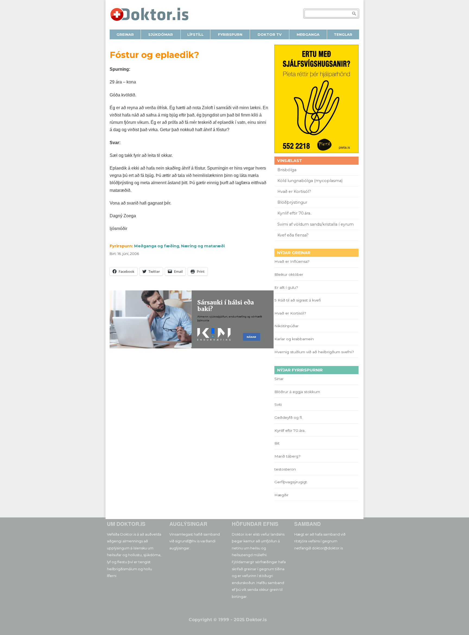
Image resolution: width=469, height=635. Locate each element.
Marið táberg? (287, 456)
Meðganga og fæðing (156, 246)
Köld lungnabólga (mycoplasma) (310, 180)
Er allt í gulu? (287, 287)
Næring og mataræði (203, 246)
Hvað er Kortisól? (294, 191)
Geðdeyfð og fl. (288, 417)
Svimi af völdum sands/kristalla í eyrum (315, 224)
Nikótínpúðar (286, 326)
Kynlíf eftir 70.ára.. (294, 213)
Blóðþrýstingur (292, 202)
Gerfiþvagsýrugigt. (291, 482)
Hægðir (281, 495)
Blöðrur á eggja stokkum (297, 392)
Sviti (278, 404)
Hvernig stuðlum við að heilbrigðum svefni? (314, 352)
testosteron (285, 469)
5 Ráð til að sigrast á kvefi (298, 300)
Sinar (279, 379)
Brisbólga (286, 169)
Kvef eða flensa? (293, 235)
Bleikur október (288, 274)
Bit (277, 443)
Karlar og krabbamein (294, 339)
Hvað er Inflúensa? (291, 261)
